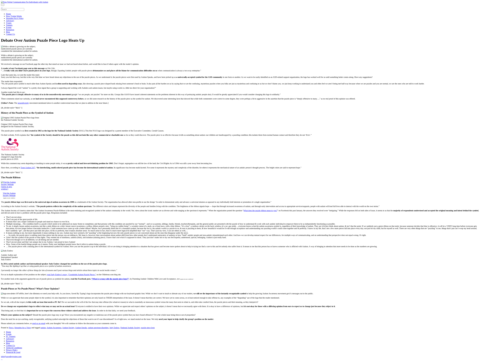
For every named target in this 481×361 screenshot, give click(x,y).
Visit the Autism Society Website (9, 194)
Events (8, 27)
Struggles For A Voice (14, 18)
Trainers (9, 25)
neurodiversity (23, 103)
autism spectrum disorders (98, 328)
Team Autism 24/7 (28, 168)
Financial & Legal (13, 352)
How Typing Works (14, 16)
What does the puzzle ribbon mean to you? (260, 210)
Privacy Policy (12, 350)
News (11, 328)
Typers (8, 23)
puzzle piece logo (148, 328)
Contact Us (10, 34)
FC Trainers (10, 336)
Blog (8, 32)
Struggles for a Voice (22, 328)
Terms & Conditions (14, 348)
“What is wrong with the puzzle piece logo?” (110, 279)
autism (43, 328)
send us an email (38, 323)
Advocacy (10, 21)
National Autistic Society (130, 328)
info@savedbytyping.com (11, 356)
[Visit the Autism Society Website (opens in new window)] (9, 189)
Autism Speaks (81, 328)
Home (8, 14)
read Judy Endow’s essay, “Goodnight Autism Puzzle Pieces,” (71, 275)
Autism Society (68, 328)
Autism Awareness (54, 328)
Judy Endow (114, 328)
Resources (10, 30)
